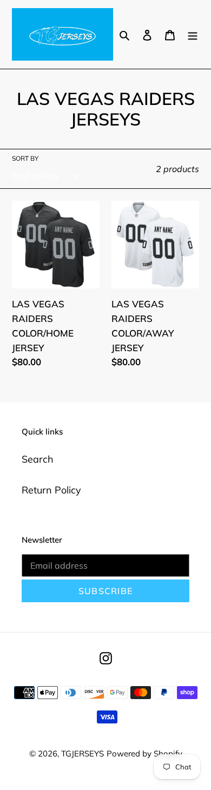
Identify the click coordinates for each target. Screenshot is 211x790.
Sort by (25, 158)
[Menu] (192, 34)
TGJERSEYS (82, 753)
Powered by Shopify (144, 753)
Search (38, 459)
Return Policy (51, 490)
